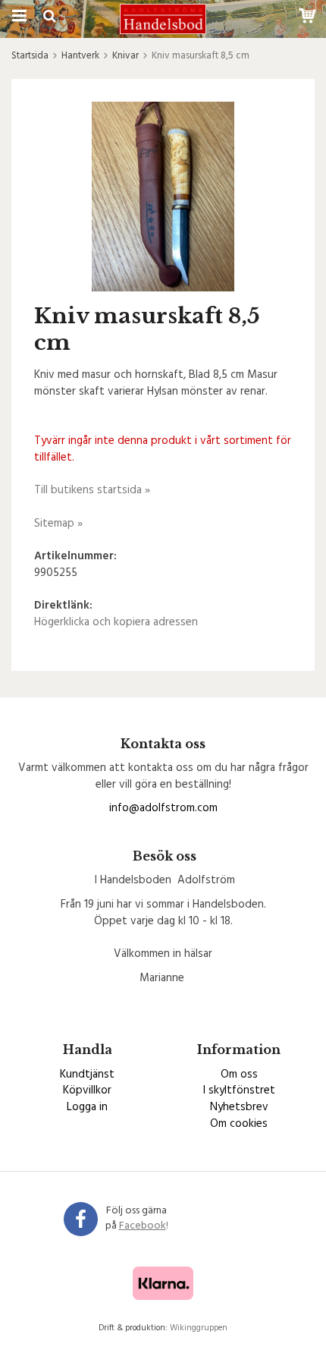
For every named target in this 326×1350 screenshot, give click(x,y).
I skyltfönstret (239, 1090)
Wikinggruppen (198, 1328)
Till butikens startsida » (92, 490)
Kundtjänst (87, 1074)
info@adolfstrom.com (163, 808)
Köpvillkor (87, 1090)
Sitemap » (58, 524)
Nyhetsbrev (239, 1107)
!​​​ (143, 1226)
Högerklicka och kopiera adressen (116, 622)
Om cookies (239, 1124)
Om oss (239, 1074)
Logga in (87, 1107)
